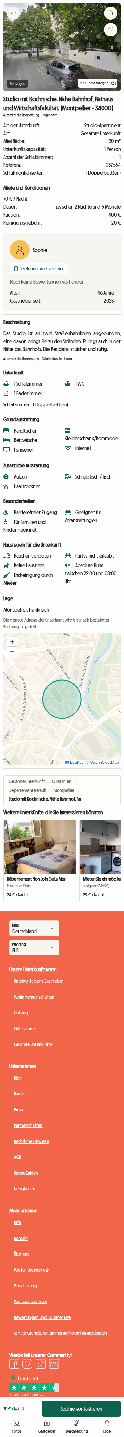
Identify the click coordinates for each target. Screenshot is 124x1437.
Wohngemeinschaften (34, 997)
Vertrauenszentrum (30, 1301)
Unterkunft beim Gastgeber (38, 981)
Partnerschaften (28, 1125)
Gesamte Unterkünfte (33, 1044)
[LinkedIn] (54, 1365)
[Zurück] (13, 21)
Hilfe (17, 1222)
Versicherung (25, 1285)
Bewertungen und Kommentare (42, 1317)
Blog (18, 1078)
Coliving (21, 1012)
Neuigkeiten (25, 1188)
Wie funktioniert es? (31, 1270)
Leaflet (76, 762)
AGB (17, 1157)
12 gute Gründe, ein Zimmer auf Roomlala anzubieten (60, 1333)
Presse (19, 1109)
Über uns (21, 1254)
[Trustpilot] (34, 1395)
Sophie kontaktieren (81, 1408)
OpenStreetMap (104, 762)
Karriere (20, 1094)
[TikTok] (41, 1365)
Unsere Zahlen (26, 1173)
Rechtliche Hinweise (31, 1141)
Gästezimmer (25, 1028)
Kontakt (21, 1238)
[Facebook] (14, 1365)
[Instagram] (27, 1365)
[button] (12, 642)
